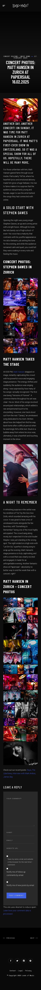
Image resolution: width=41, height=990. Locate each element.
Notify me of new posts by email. (20, 885)
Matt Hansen (18, 372)
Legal (20, 971)
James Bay (8, 777)
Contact (13, 971)
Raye (29, 770)
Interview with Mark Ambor (24, 773)
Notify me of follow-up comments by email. (16, 873)
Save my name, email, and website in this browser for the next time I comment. (20, 862)
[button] (7, 284)
